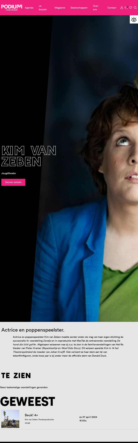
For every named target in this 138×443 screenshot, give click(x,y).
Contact (111, 7)
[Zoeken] (135, 7)
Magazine (60, 7)
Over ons (95, 7)
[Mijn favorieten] (130, 7)
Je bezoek (43, 7)
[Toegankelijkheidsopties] (134, 19)
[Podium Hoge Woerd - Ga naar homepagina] (11, 7)
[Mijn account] (121, 7)
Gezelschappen (78, 7)
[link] (126, 7)
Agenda (29, 7)
